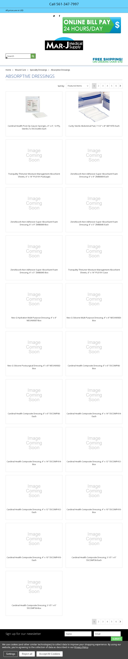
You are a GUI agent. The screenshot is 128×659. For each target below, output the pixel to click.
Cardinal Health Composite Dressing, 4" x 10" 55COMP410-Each (34, 559)
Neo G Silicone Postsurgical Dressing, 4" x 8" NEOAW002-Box (34, 367)
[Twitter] (54, 16)
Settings (10, 654)
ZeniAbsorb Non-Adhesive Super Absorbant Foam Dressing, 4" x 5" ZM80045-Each (94, 223)
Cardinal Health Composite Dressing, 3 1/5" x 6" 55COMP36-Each (94, 559)
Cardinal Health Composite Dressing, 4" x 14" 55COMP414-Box (34, 463)
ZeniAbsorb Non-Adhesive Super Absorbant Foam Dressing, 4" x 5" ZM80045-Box (34, 271)
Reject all (27, 654)
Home (8, 70)
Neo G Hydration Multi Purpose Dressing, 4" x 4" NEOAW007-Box (34, 319)
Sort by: (61, 86)
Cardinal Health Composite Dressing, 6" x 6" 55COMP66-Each (34, 415)
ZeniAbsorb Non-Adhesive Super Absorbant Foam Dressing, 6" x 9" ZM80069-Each (94, 175)
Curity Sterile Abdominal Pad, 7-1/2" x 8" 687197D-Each (94, 125)
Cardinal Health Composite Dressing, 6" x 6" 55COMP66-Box (94, 367)
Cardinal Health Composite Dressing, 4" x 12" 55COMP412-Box (94, 463)
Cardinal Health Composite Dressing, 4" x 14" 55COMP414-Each (94, 415)
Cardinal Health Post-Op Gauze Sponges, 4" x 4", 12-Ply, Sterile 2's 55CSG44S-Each (34, 127)
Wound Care (20, 70)
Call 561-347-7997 (64, 4)
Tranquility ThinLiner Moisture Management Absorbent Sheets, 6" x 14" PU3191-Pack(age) (34, 175)
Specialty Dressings (38, 70)
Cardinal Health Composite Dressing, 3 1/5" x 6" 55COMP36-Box (34, 606)
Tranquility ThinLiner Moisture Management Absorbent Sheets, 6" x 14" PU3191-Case (94, 271)
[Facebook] (59, 16)
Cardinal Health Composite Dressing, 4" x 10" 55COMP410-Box (94, 511)
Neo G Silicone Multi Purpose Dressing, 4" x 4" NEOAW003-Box (94, 319)
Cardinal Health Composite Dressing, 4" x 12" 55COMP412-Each (34, 511)
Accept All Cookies (49, 654)
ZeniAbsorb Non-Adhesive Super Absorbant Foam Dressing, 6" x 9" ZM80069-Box (34, 223)
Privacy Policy (81, 647)
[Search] (33, 56)
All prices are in (14, 10)
